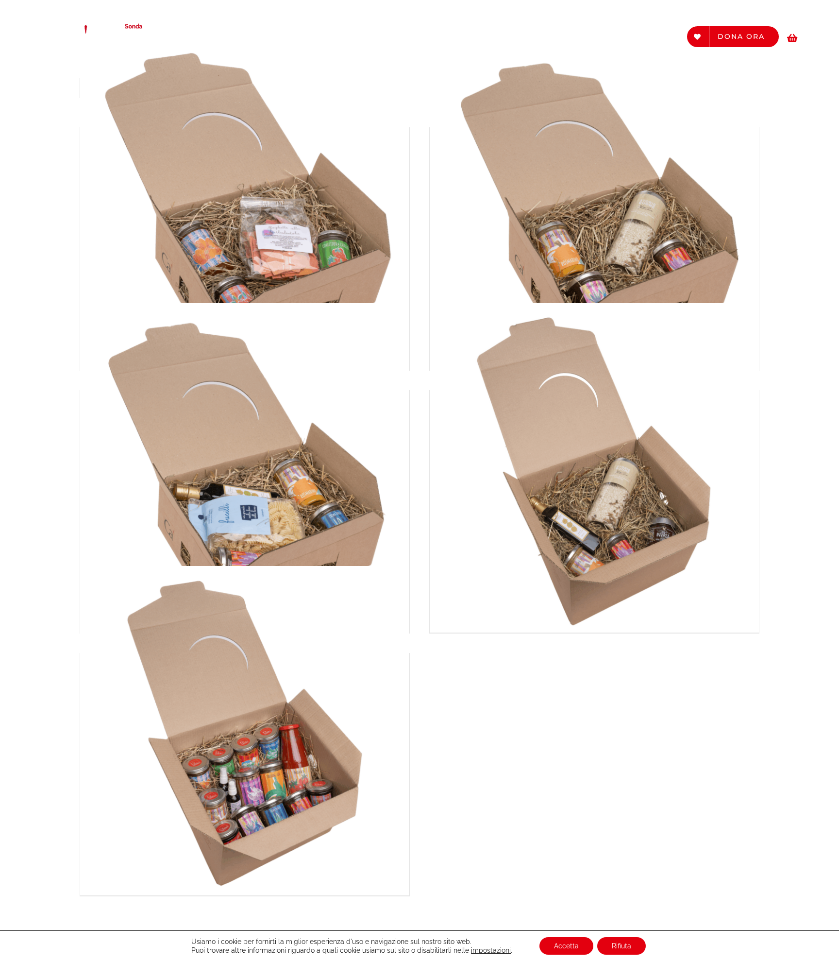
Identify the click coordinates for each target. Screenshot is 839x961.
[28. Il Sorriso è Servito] (594, 205)
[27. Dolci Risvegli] (244, 205)
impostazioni (491, 950)
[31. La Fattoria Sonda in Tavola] (244, 730)
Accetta (566, 946)
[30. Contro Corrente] (594, 468)
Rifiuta (621, 946)
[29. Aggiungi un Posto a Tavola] (244, 468)
